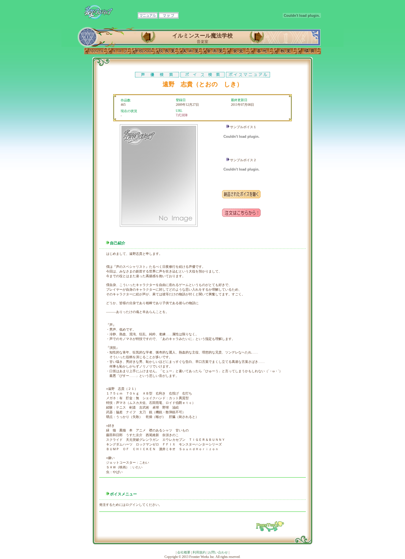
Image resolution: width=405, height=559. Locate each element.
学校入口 (143, 51)
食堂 (238, 51)
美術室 (190, 51)
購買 (309, 51)
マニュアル (148, 15)
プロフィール (96, 51)
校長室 (167, 51)
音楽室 (214, 51)
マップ (169, 15)
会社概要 (183, 552)
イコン (119, 51)
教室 (285, 51)
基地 (262, 51)
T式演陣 (182, 115)
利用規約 (199, 552)
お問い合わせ (218, 552)
